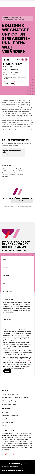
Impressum (5, 467)
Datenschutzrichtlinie (24, 361)
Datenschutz (14, 467)
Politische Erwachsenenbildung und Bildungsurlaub (16, 397)
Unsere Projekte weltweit (9, 419)
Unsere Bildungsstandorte (9, 404)
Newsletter (5, 412)
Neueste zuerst (26, 201)
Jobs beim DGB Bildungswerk (10, 415)
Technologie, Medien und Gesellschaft (13, 19)
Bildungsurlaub (15, 17)
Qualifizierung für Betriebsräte (10, 394)
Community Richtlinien (8, 422)
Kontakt (4, 425)
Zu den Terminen (9, 83)
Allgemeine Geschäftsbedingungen (13, 470)
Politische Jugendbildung (9, 401)
